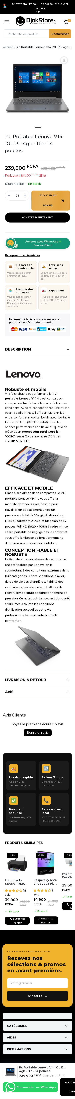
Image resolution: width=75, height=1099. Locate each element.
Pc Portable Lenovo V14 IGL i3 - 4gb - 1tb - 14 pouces (34, 143)
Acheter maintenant (37, 217)
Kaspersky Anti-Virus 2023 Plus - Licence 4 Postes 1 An (45, 881)
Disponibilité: (14, 184)
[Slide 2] (39, 12)
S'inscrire (37, 996)
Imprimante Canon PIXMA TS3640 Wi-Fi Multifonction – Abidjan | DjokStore (16, 882)
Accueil (8, 47)
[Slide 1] (36, 11)
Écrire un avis (37, 732)
